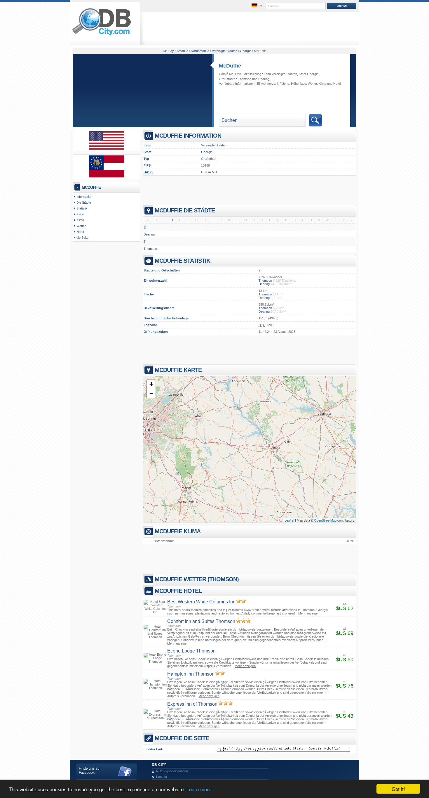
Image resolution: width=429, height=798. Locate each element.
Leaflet (289, 520)
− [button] (151, 393)
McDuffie (230, 66)
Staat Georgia (308, 74)
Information (84, 196)
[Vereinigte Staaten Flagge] (106, 148)
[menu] (256, 5)
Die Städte (83, 202)
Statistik (82, 208)
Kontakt (161, 776)
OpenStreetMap (325, 520)
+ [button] (151, 384)
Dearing (263, 79)
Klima (322, 83)
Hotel (337, 83)
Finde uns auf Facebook (89, 770)
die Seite (82, 237)
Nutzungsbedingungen (172, 771)
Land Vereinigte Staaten (280, 74)
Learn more (198, 789)
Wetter (312, 83)
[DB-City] (101, 35)
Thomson (244, 79)
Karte (80, 214)
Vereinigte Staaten (213, 145)
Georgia (206, 152)
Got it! (398, 788)
